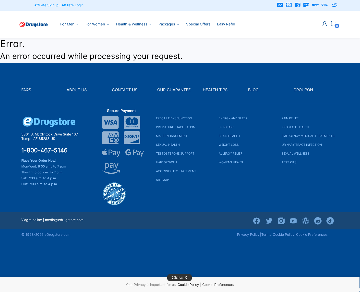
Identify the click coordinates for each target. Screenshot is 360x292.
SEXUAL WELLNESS (296, 153)
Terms (266, 234)
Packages (166, 24)
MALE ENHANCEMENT (172, 136)
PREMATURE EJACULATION (175, 127)
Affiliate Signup (46, 5)
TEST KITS (289, 162)
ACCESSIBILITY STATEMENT (176, 171)
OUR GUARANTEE (174, 90)
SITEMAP (162, 180)
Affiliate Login (73, 5)
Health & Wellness (131, 24)
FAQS (26, 90)
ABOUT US (77, 90)
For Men (67, 24)
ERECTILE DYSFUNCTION (174, 118)
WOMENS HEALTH (231, 162)
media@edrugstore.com (64, 220)
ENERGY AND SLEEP (233, 118)
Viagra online (31, 220)
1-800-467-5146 (44, 150)
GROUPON (303, 90)
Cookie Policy (188, 284)
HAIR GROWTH (166, 162)
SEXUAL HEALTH (168, 144)
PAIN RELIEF (290, 118)
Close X (179, 277)
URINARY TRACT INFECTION (302, 144)
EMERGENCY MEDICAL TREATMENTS (308, 136)
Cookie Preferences (218, 284)
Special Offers (198, 24)
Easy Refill (226, 24)
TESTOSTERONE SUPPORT (175, 153)
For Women (95, 24)
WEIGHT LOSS (229, 144)
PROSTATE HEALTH (295, 127)
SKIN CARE (226, 127)
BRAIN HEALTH (229, 136)
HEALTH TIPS (215, 90)
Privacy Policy (248, 234)
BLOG (253, 90)
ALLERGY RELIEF (230, 153)
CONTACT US (124, 90)
